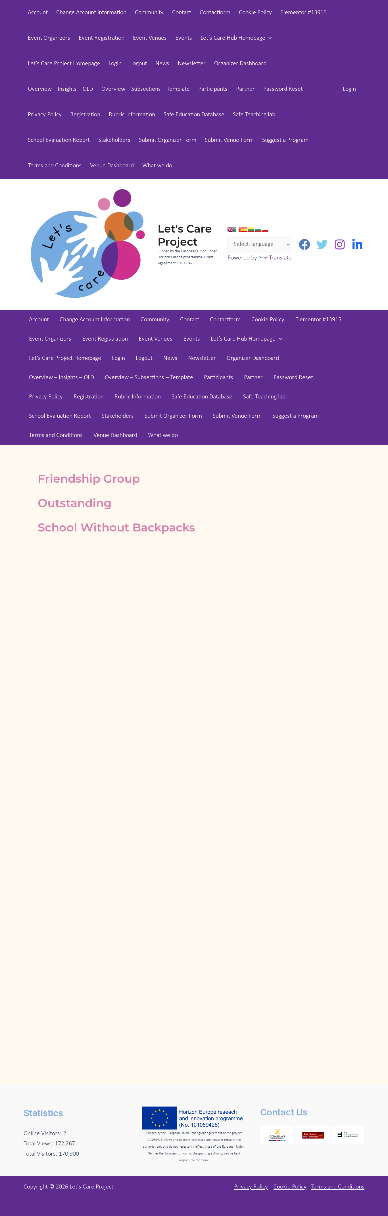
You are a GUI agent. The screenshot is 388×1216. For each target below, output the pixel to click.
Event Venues (150, 38)
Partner (245, 89)
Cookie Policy (255, 12)
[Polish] (265, 229)
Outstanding (75, 503)
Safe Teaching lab (254, 114)
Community (149, 12)
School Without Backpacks (116, 527)
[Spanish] (244, 229)
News (162, 63)
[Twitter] (322, 244)
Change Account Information (91, 12)
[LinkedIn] (357, 244)
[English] (231, 229)
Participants (213, 89)
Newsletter (192, 63)
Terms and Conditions (55, 165)
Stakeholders (114, 140)
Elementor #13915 (303, 12)
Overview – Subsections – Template (145, 89)
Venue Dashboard (112, 165)
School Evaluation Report (59, 140)
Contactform (215, 12)
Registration (85, 114)
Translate (280, 258)
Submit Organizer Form (167, 140)
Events (183, 38)
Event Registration (101, 38)
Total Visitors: (41, 1154)
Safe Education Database (194, 114)
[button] (268, 38)
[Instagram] (340, 244)
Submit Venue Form (229, 140)
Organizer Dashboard (240, 63)
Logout (138, 63)
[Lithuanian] (251, 229)
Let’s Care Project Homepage (64, 63)
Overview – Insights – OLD (60, 89)
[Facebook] (304, 244)
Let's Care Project (185, 235)
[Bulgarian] (258, 229)
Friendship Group (89, 478)
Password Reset (283, 89)
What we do (157, 165)
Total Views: (39, 1144)
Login (115, 63)
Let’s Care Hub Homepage (233, 38)
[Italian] (237, 229)
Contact (181, 12)
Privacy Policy (45, 114)
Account (38, 12)
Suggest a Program (285, 140)
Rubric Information (132, 114)
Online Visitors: (43, 1133)
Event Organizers (49, 38)
